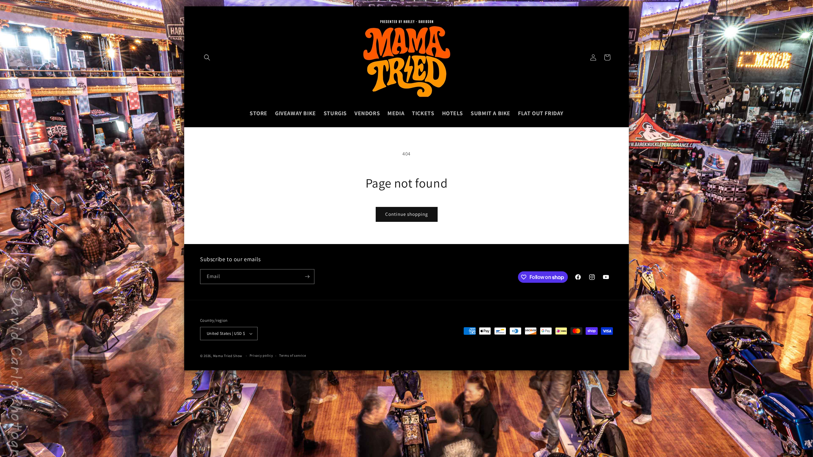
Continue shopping (406, 214)
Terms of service (292, 355)
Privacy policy (261, 355)
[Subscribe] (307, 276)
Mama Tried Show (228, 356)
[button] (207, 57)
